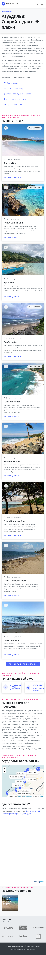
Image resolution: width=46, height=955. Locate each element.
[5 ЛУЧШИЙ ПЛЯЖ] (23, 378)
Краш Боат (9, 282)
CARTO (42, 796)
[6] (23, 438)
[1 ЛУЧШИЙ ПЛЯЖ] (23, 140)
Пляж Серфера (11, 640)
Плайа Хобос (10, 342)
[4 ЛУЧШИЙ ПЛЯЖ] (23, 319)
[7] (23, 498)
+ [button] (4, 768)
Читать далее (11, 178)
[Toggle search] (37, 4)
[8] (23, 557)
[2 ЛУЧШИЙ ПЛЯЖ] (23, 199)
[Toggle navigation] (42, 3)
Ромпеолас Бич (12, 461)
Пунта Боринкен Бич (14, 521)
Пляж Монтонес (12, 401)
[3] (23, 259)
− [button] (4, 771)
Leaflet (19, 796)
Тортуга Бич (10, 163)
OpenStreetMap (27, 796)
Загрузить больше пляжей (23, 664)
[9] (23, 617)
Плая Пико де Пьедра (15, 580)
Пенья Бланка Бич (13, 222)
